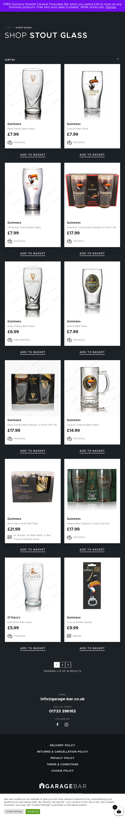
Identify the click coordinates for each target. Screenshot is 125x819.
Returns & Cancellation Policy (62, 751)
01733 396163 (62, 711)
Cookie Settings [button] (14, 812)
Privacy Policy (63, 758)
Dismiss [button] (111, 7)
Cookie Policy (62, 770)
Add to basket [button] (32, 154)
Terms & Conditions (62, 764)
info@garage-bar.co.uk (63, 699)
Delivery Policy (62, 745)
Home (8, 28)
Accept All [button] (33, 812)
